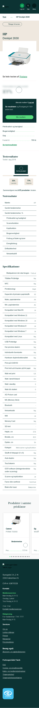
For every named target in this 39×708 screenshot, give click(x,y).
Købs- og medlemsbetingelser (14, 671)
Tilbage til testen (14, 24)
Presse (5, 636)
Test (4, 17)
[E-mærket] (8, 693)
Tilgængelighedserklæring (12, 678)
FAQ (4, 665)
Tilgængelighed (8, 674)
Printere (23, 76)
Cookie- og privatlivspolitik (13, 668)
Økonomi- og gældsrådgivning (14, 652)
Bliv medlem (20, 117)
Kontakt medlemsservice (12, 609)
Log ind (31, 102)
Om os (5, 629)
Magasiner (7, 639)
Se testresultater (10, 145)
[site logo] (9, 7)
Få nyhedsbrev (8, 642)
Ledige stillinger (8, 632)
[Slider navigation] (11, 556)
